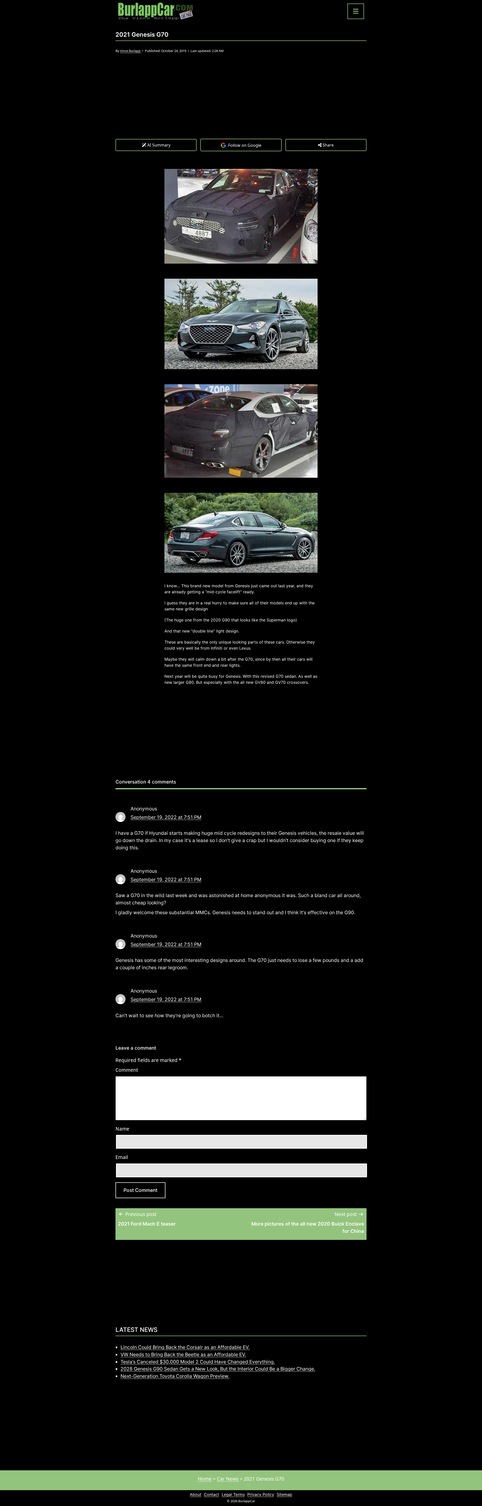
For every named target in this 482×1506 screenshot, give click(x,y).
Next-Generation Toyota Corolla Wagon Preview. (174, 1376)
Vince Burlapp (130, 50)
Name (122, 1128)
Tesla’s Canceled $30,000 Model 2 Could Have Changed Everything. (197, 1362)
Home (205, 1478)
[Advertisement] (241, 101)
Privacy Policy (260, 1494)
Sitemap (284, 1494)
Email (121, 1157)
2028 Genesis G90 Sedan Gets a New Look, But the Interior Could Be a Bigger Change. (217, 1369)
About (195, 1494)
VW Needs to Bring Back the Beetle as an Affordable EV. (183, 1354)
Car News (227, 1478)
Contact (211, 1494)
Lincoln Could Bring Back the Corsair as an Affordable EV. (185, 1347)
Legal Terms (233, 1494)
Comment (126, 1069)
